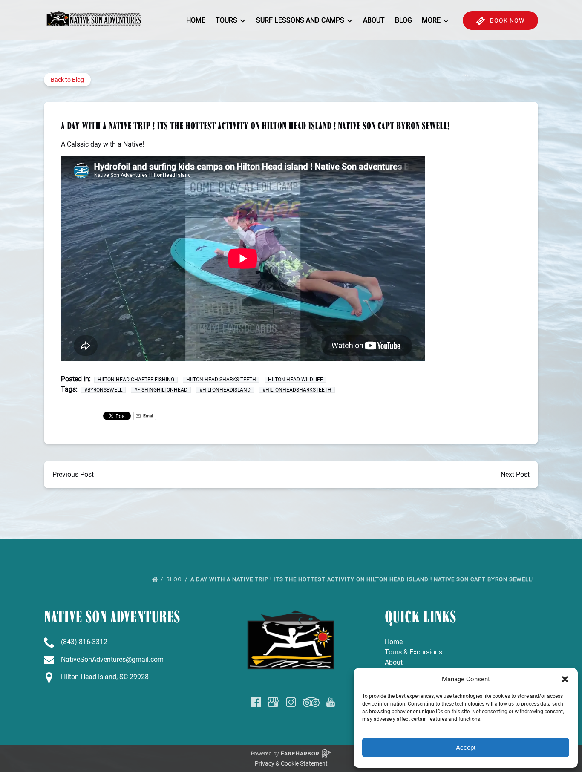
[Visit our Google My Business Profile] (273, 702)
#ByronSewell (103, 390)
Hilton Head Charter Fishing (136, 380)
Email (147, 415)
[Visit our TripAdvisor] (311, 702)
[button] (565, 679)
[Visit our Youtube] (330, 702)
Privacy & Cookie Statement (291, 763)
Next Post (515, 474)
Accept (465, 747)
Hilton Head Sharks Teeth (221, 380)
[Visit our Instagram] (291, 702)
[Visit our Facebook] (256, 702)
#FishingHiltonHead (160, 390)
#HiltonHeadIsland (225, 390)
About (374, 20)
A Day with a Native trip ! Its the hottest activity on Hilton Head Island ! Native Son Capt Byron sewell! (363, 579)
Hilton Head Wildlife (295, 380)
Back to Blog (67, 79)
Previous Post (73, 474)
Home (195, 20)
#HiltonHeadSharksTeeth (296, 390)
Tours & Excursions (413, 652)
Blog (403, 20)
